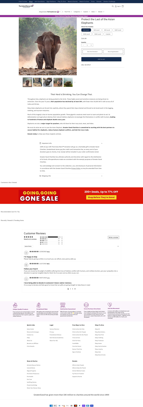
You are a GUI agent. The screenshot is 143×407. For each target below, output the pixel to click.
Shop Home (98, 343)
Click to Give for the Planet (80, 335)
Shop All (97, 329)
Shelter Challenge (109, 1)
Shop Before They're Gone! (101, 197)
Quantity (83, 42)
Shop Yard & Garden (100, 346)
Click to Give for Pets (78, 329)
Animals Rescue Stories (33, 365)
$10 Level (86, 30)
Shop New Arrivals (100, 355)
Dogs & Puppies (31, 371)
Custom (108, 34)
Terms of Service (54, 329)
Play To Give (62, 1)
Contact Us (30, 335)
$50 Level (107, 30)
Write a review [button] (113, 237)
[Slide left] (20, 82)
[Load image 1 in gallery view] (27, 82)
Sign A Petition (76, 352)
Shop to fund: (48, 12)
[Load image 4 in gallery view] (58, 82)
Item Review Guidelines (56, 337)
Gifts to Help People (78, 365)
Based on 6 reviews (30, 239)
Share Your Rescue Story (34, 388)
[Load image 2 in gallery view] (37, 82)
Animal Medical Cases (78, 371)
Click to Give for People (79, 332)
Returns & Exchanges (33, 332)
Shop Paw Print (99, 335)
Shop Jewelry (99, 349)
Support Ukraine (77, 376)
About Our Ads (54, 340)
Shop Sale (98, 352)
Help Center (30, 329)
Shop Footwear (99, 340)
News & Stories (73, 1)
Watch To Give (84, 1)
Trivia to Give (76, 337)
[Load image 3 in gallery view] (47, 82)
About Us (29, 340)
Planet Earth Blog (32, 385)
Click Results (30, 346)
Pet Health (30, 376)
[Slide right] (75, 82)
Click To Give (23, 1)
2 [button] (70, 289)
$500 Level (98, 34)
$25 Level (97, 30)
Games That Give (77, 349)
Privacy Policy (75, 168)
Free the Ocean (76, 346)
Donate (99, 1)
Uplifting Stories (31, 382)
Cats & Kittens (31, 368)
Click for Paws (76, 340)
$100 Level (118, 30)
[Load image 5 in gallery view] (68, 82)
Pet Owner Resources (33, 373)
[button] (113, 6)
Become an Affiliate (32, 343)
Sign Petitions (51, 1)
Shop (31, 1)
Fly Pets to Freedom (78, 373)
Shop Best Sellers (100, 332)
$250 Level (86, 34)
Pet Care (29, 379)
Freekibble (75, 343)
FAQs (28, 337)
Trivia (93, 1)
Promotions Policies (55, 335)
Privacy (52, 332)
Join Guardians (40, 1)
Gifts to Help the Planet (79, 368)
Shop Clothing (99, 337)
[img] (34, 251)
